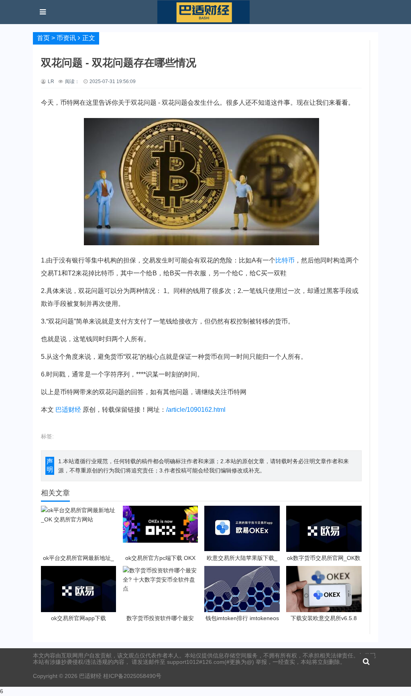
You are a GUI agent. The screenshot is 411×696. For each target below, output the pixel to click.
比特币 (285, 260)
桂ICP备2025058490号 (131, 676)
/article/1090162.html (196, 409)
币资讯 (66, 38)
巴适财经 (68, 409)
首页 (43, 38)
